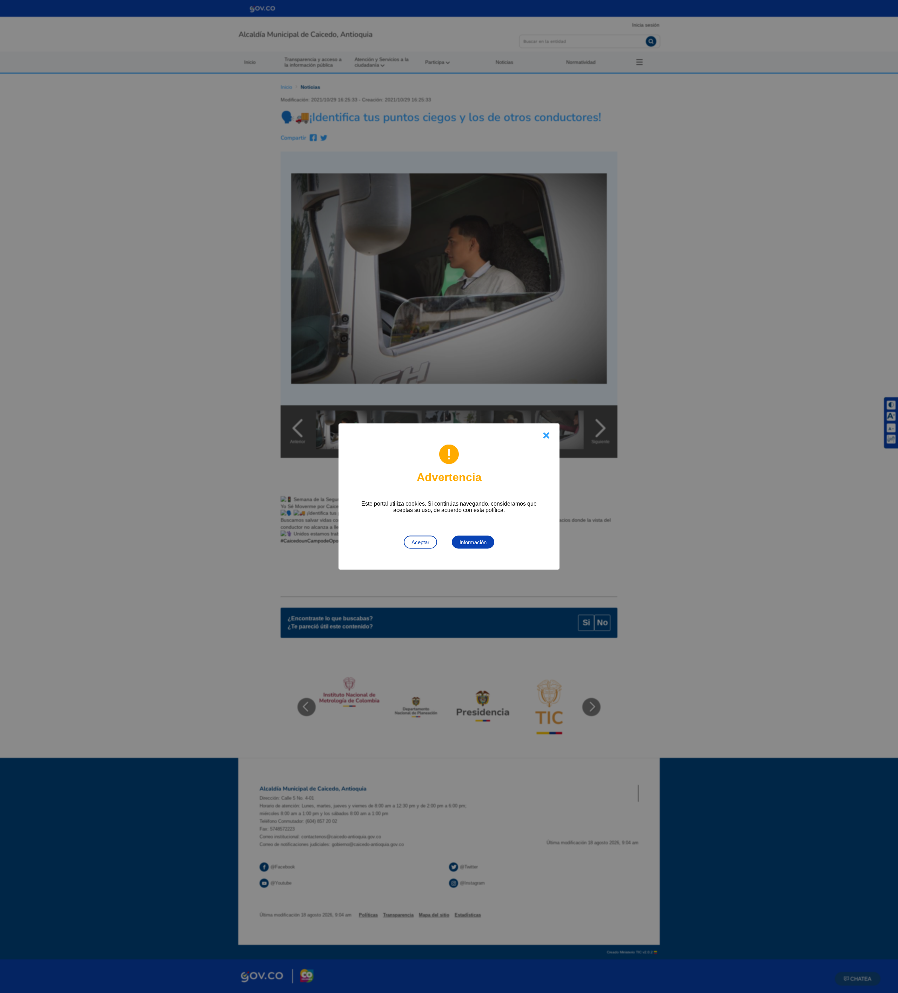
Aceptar (420, 542)
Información (473, 542)
